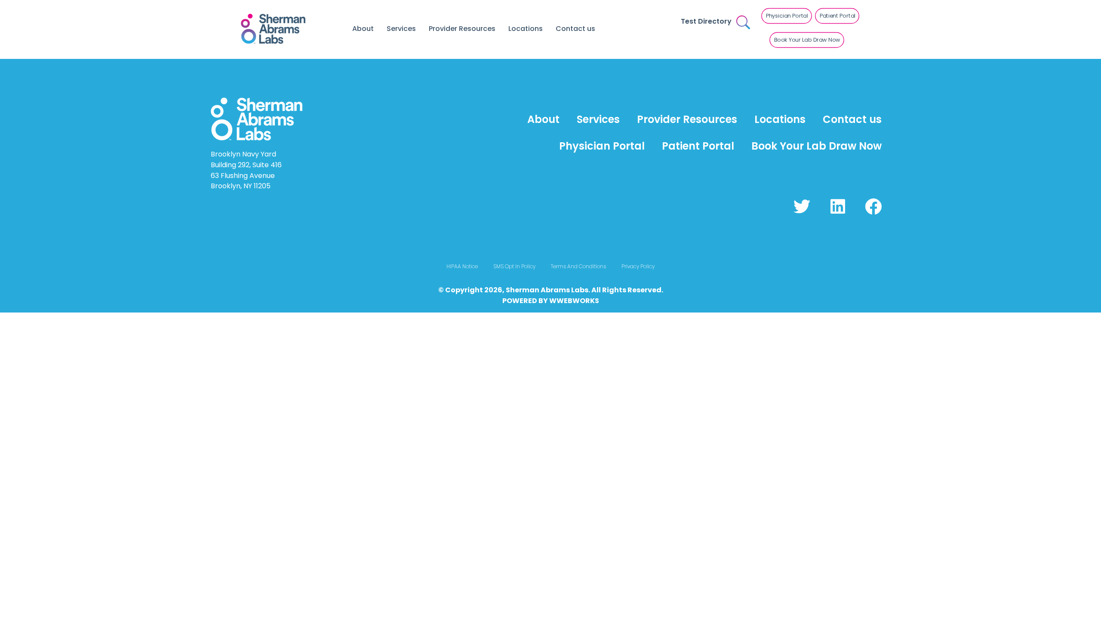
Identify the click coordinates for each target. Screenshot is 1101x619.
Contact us (575, 29)
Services (401, 29)
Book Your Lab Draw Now (816, 146)
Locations (525, 29)
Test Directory (706, 21)
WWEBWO (567, 301)
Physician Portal (602, 146)
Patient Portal (698, 146)
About (363, 29)
